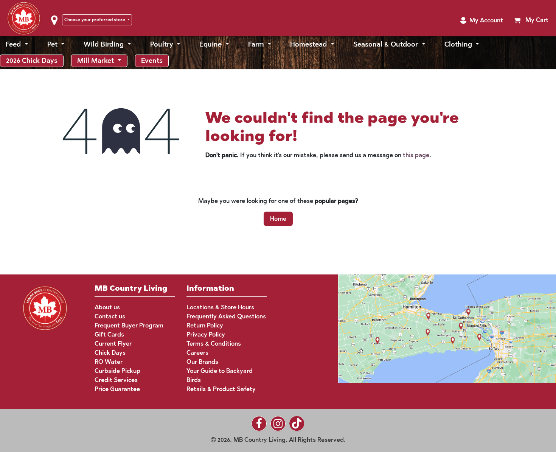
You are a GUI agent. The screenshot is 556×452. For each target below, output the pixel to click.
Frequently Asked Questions (226, 316)
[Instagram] (278, 423)
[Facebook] (259, 423)
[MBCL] (45, 307)
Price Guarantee (117, 389)
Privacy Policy (205, 334)
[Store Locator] (433, 328)
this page (416, 155)
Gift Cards (109, 334)
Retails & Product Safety (221, 389)
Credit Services (116, 379)
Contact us (110, 316)
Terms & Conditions (213, 343)
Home (278, 218)
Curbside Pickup (117, 370)
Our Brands (202, 361)
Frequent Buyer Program (129, 325)
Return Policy (204, 325)
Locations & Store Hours (220, 307)
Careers (197, 352)
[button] (481, 20)
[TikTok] (296, 423)
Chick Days (110, 352)
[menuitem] (17, 44)
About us (107, 307)
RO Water (109, 361)
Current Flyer (113, 343)
